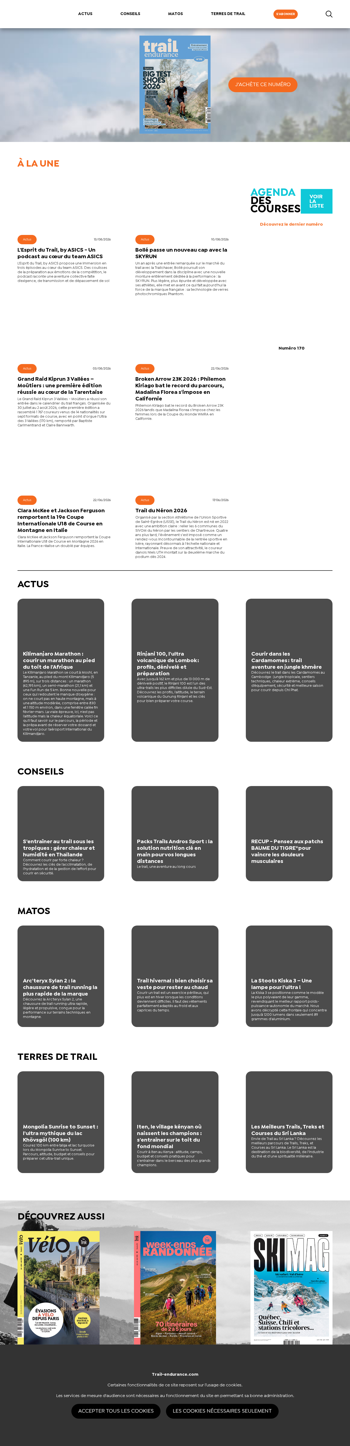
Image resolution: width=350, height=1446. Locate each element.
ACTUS (85, 14)
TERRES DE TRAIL (228, 14)
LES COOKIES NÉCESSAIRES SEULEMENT (222, 1411)
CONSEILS (130, 14)
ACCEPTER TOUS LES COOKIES (116, 1411)
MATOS (175, 14)
